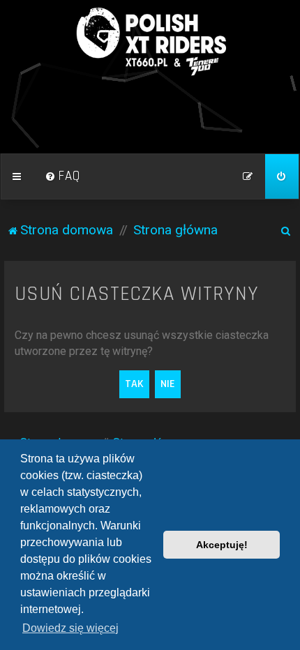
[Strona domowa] (150, 42)
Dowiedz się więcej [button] (70, 628)
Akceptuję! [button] (222, 544)
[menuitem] (63, 176)
